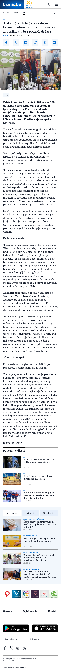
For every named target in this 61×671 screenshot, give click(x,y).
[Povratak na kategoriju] (56, 13)
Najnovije (30, 512)
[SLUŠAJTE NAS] (26, 594)
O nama (7, 611)
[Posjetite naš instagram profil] (18, 648)
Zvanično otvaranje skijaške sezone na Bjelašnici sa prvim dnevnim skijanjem (39, 495)
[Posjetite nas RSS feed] (24, 648)
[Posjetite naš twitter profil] (11, 648)
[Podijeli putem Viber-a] (35, 42)
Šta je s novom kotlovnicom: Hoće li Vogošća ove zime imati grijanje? (40, 524)
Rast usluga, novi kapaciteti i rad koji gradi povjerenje (39, 539)
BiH (24, 12)
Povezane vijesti (14, 450)
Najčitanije (48, 512)
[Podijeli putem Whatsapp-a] (45, 42)
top (6, 95)
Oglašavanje (30, 611)
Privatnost (34, 639)
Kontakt (53, 611)
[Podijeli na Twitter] (16, 42)
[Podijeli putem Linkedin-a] (26, 42)
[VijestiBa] (16, 594)
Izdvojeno (12, 513)
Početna (6, 12)
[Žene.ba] (35, 594)
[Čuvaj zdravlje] (44, 594)
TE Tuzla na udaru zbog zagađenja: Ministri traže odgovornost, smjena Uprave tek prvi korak (39, 574)
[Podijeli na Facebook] (6, 42)
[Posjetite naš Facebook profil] (4, 648)
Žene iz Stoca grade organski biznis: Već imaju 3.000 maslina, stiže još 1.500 (39, 557)
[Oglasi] (7, 594)
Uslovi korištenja (10, 639)
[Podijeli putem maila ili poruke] (55, 42)
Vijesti (16, 12)
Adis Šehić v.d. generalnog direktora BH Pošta (37, 477)
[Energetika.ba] (53, 594)
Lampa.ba (22, 667)
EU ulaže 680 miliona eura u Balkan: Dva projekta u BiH (38, 460)
